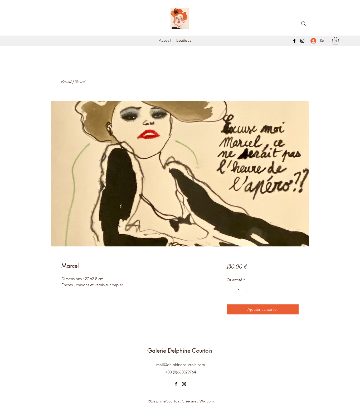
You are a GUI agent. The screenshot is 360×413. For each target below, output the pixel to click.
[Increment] (246, 291)
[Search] (303, 23)
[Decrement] (231, 291)
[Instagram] (302, 40)
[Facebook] (294, 40)
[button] (335, 41)
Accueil (66, 81)
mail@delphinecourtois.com (180, 364)
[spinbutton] (238, 291)
